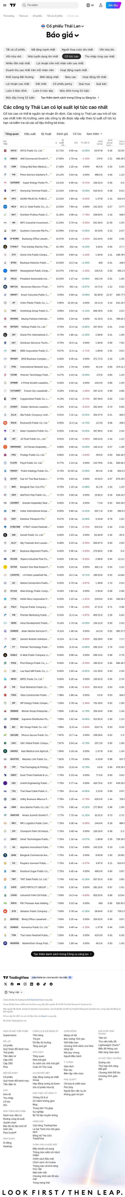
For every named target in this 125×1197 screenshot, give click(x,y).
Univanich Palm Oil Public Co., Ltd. (35, 895)
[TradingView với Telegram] (38, 984)
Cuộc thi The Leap (42, 1066)
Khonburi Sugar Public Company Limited (35, 871)
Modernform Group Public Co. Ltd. (36, 943)
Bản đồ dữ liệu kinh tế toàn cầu (14, 1127)
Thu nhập (8, 1098)
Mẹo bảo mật (40, 1172)
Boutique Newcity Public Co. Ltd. (35, 262)
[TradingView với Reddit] (51, 984)
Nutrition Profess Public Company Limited (35, 214)
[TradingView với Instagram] (25, 984)
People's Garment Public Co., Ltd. (35, 863)
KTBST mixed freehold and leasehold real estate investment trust (36, 526)
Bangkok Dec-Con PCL (32, 486)
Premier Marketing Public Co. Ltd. (35, 615)
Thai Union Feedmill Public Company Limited (35, 935)
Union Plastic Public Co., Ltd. (35, 302)
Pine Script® (9, 1132)
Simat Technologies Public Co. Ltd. (35, 839)
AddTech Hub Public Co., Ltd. (35, 494)
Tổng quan (38, 1056)
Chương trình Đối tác (109, 1072)
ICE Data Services (35, 999)
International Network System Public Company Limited (35, 366)
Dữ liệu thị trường (42, 1042)
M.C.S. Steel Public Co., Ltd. (35, 206)
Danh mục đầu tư (12, 1115)
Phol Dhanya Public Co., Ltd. (35, 663)
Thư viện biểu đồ (107, 1041)
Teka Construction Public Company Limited (35, 695)
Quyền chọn (9, 1122)
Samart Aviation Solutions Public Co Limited (35, 639)
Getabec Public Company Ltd (35, 911)
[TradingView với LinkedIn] (31, 984)
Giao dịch (69, 1066)
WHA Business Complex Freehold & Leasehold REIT (35, 358)
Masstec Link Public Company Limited (36, 759)
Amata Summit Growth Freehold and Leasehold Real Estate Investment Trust (36, 815)
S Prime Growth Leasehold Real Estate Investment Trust (35, 382)
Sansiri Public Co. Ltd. (31, 534)
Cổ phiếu (8, 1045)
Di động (7, 1142)
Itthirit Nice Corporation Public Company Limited (35, 599)
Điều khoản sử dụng (43, 1148)
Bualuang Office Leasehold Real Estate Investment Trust (36, 238)
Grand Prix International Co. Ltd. (35, 334)
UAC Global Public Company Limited (35, 743)
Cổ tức (6, 1101)
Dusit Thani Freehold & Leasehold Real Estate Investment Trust (35, 775)
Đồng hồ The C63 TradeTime (42, 1137)
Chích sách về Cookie (44, 1162)
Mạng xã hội (70, 1035)
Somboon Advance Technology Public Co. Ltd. (35, 342)
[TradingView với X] (5, 984)
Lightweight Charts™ (109, 1045)
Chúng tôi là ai (40, 1097)
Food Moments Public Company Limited (35, 687)
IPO (5, 1105)
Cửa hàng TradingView (45, 1125)
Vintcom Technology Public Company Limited (35, 374)
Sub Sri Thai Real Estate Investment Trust (35, 478)
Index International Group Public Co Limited (35, 510)
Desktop (7, 1146)
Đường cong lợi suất (14, 1118)
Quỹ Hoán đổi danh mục (16, 1048)
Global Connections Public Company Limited (35, 583)
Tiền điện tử (9, 1056)
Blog (35, 1104)
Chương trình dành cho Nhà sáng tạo (78, 1047)
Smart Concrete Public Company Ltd (35, 294)
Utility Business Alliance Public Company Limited (35, 799)
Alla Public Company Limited (35, 414)
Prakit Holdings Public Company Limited (35, 470)
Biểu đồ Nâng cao (108, 1048)
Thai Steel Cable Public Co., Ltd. (35, 791)
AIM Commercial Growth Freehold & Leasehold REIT (35, 158)
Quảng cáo (104, 1062)
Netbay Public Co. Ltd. (33, 326)
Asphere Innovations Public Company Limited (35, 847)
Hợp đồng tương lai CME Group (46, 1078)
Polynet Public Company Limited (35, 607)
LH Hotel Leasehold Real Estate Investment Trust (36, 575)
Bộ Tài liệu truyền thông (45, 1115)
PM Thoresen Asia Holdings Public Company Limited (35, 903)
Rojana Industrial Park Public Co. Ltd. (35, 558)
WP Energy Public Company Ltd (35, 703)
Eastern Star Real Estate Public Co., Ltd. (35, 566)
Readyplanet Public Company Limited (35, 270)
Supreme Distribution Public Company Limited (36, 719)
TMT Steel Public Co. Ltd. (33, 879)
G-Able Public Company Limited (35, 655)
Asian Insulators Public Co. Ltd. (35, 430)
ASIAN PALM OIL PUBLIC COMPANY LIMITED (35, 198)
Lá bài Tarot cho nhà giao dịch (46, 1130)
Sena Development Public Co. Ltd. (35, 623)
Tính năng (38, 1035)
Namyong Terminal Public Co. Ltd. (35, 190)
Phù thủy (68, 1087)
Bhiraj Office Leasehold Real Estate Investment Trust (36, 919)
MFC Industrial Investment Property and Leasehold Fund (35, 222)
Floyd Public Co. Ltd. (31, 462)
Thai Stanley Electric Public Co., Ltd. (35, 246)
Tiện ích (102, 1037)
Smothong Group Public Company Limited (35, 310)
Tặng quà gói (40, 1046)
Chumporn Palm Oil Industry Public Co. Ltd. (35, 831)
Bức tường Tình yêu (74, 1038)
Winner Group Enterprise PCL (35, 711)
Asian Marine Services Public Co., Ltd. (35, 631)
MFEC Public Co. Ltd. (31, 679)
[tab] (15, 49)
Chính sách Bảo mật (43, 1158)
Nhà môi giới (39, 1059)
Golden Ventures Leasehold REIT (35, 406)
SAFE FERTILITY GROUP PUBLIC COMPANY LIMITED (35, 887)
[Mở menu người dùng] (100, 5)
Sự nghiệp (38, 1111)
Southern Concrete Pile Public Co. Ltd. (35, 230)
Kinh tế (7, 1094)
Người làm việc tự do (75, 1090)
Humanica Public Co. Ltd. (34, 927)
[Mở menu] (4, 5)
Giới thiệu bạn (71, 1042)
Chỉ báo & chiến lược (75, 1083)
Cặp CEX (8, 1059)
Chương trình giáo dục (108, 1077)
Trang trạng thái (41, 1182)
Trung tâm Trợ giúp (43, 1108)
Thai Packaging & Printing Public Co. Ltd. (35, 767)
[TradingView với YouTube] (18, 984)
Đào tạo (68, 1069)
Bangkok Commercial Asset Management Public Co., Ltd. (35, 855)
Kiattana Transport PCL (32, 518)
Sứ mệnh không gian (44, 1100)
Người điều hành (72, 1056)
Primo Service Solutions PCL (35, 174)
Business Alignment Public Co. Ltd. (35, 550)
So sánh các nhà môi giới (46, 1063)
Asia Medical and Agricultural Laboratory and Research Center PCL (35, 751)
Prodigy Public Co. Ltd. (32, 454)
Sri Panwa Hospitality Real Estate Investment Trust (37, 446)
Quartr (44, 1016)
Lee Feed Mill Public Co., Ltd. (35, 671)
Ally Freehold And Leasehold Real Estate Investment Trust (35, 542)
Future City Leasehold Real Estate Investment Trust (37, 390)
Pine (5, 1066)
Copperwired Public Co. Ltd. (35, 398)
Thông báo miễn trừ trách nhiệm (46, 1153)
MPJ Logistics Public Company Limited (35, 823)
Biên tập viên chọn (73, 1073)
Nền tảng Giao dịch (108, 1052)
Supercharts (9, 1035)
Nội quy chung (71, 1052)
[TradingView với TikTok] (44, 984)
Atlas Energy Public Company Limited (35, 591)
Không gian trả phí (73, 1094)
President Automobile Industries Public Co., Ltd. (35, 278)
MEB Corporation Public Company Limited (35, 350)
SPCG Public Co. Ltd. (31, 150)
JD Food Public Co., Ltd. (33, 438)
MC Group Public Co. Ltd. (33, 727)
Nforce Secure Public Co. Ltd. (35, 735)
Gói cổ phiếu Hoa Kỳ (43, 1087)
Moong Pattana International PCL (35, 318)
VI (92, 5)
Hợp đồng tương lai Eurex (46, 1083)
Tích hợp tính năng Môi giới (108, 1067)
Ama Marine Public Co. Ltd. (34, 807)
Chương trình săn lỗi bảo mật (46, 1177)
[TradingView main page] (16, 977)
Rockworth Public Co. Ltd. (34, 422)
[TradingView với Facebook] (12, 984)
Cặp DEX (8, 1063)
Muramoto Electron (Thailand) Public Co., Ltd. (35, 286)
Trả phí (36, 1038)
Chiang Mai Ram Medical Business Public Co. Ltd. (35, 166)
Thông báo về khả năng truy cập (45, 1167)
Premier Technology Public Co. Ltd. (35, 647)
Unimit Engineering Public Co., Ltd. (35, 783)
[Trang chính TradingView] (13, 5)
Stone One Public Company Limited (35, 254)
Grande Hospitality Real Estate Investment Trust (36, 502)
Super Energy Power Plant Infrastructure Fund (36, 182)
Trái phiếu (8, 1052)
